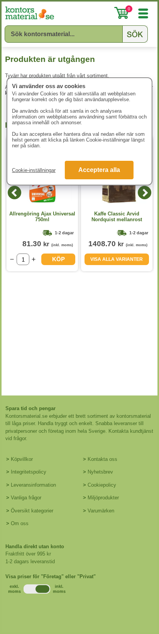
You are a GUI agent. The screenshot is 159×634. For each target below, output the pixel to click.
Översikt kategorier (32, 511)
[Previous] (14, 192)
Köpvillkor (22, 459)
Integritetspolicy (28, 472)
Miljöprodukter (103, 498)
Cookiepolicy (102, 485)
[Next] (144, 192)
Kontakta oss (102, 459)
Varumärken (101, 511)
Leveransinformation (33, 485)
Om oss (20, 523)
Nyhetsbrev (100, 472)
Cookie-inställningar (34, 170)
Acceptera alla (99, 170)
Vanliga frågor (26, 498)
